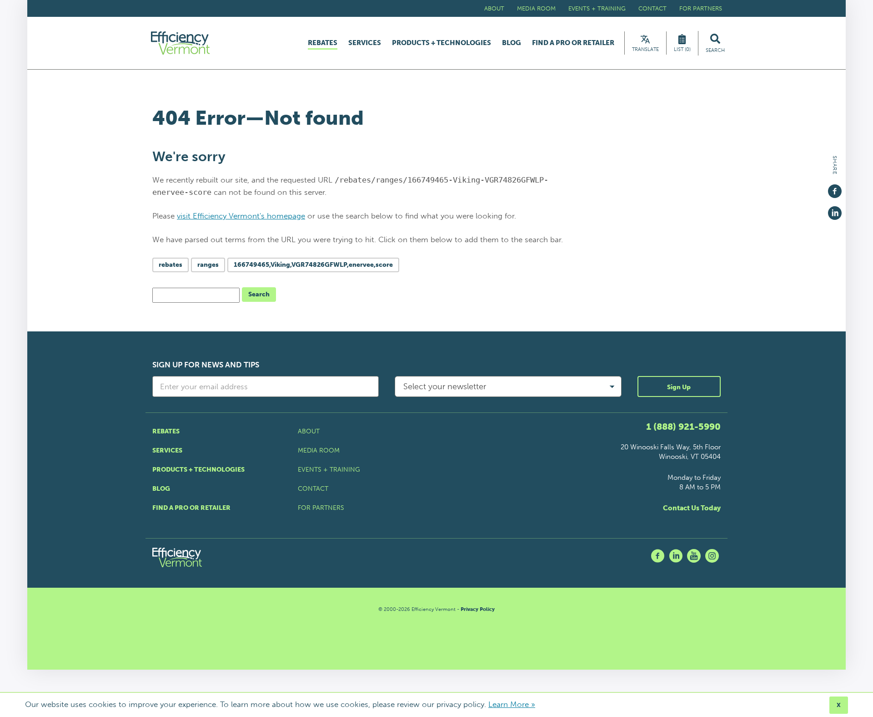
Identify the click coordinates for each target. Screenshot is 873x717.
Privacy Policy (478, 609)
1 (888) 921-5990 (683, 426)
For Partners (700, 8)
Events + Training (597, 8)
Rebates (322, 43)
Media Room (536, 8)
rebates (170, 265)
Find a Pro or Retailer (573, 43)
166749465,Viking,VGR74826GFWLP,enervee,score (313, 265)
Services (364, 43)
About (494, 8)
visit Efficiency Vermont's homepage (241, 215)
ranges (208, 265)
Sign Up (679, 387)
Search (259, 294)
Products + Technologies (441, 43)
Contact (652, 8)
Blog (511, 43)
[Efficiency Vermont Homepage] (181, 43)
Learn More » (511, 704)
